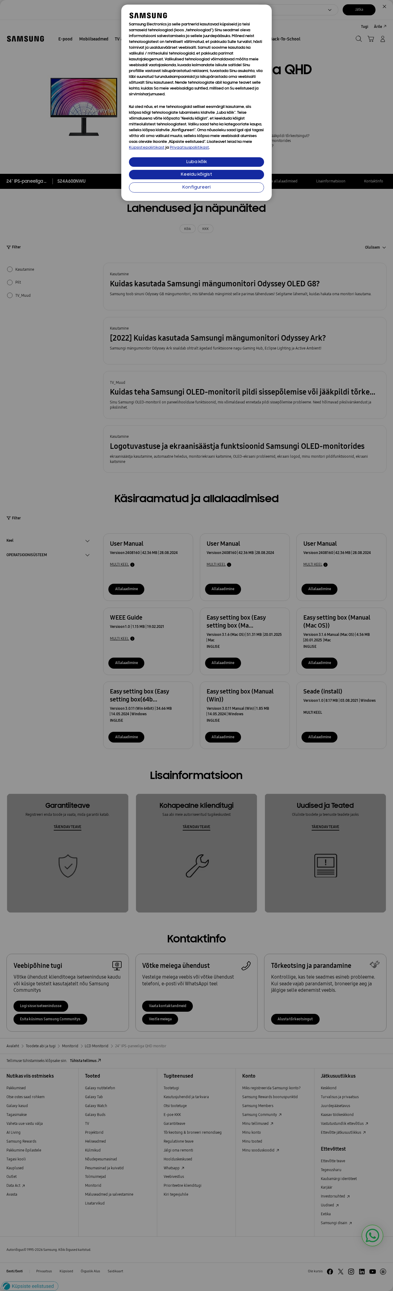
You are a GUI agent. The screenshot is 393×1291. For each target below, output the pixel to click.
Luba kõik (196, 162)
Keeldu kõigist (196, 174)
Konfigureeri (196, 187)
